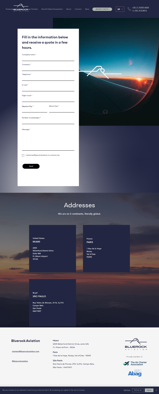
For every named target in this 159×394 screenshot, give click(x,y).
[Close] (156, 390)
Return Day (53, 106)
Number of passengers (31, 118)
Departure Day (27, 106)
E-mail (24, 85)
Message (25, 129)
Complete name (28, 55)
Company (26, 64)
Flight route (26, 95)
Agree (149, 390)
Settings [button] (127, 390)
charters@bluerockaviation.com (25, 351)
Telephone (26, 74)
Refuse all (137, 390)
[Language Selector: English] (120, 9)
